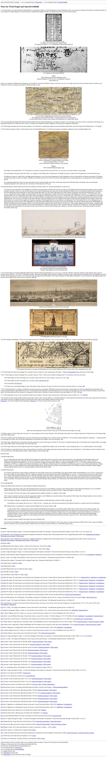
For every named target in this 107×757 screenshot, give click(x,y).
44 (18, 383)
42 (47, 380)
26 (96, 276)
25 (94, 276)
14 (63, 167)
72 (71, 523)
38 (67, 377)
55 (13, 435)
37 (66, 372)
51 (62, 399)
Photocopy (4, 401)
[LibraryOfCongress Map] (48, 633)
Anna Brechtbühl (62, 2)
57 (35, 443)
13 (67, 163)
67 (38, 497)
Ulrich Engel (38, 2)
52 (28, 401)
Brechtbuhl (7, 752)
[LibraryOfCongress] (82, 621)
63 (9, 483)
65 (79, 490)
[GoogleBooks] (90, 554)
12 (64, 163)
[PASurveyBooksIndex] (48, 684)
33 (93, 339)
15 (49, 183)
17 (46, 192)
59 (47, 451)
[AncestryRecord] (78, 619)
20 (54, 204)
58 (100, 446)
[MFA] (84, 597)
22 (84, 237)
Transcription (72, 372)
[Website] (43, 710)
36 (64, 372)
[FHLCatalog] (20, 536)
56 (62, 439)
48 (81, 392)
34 (96, 339)
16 (43, 186)
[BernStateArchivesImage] (93, 534)
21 (16, 207)
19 (37, 201)
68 (70, 500)
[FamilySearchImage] (37, 641)
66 (64, 493)
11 (62, 163)
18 (92, 194)
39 (40, 380)
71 (20, 523)
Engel (5, 751)
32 (66, 336)
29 (32, 277)
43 (15, 383)
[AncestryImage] (88, 619)
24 (71, 274)
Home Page (7, 754)
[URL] (8, 543)
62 (6, 483)
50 (86, 395)
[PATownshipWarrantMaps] (60, 687)
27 (99, 276)
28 (101, 276)
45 (20, 383)
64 (11, 483)
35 (90, 369)
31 (67, 307)
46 (83, 386)
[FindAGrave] (27, 673)
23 (66, 270)
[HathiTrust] (98, 554)
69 (55, 506)
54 (79, 430)
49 (84, 395)
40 (42, 380)
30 (35, 277)
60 (8, 456)
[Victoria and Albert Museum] (73, 594)
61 (8, 469)
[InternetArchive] (85, 577)
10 (89, 129)
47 (78, 392)
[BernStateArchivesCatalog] (8, 536)
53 (59, 401)
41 (45, 380)
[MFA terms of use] (91, 597)
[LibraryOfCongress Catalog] (96, 621)
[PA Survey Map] (36, 684)
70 (43, 519)
